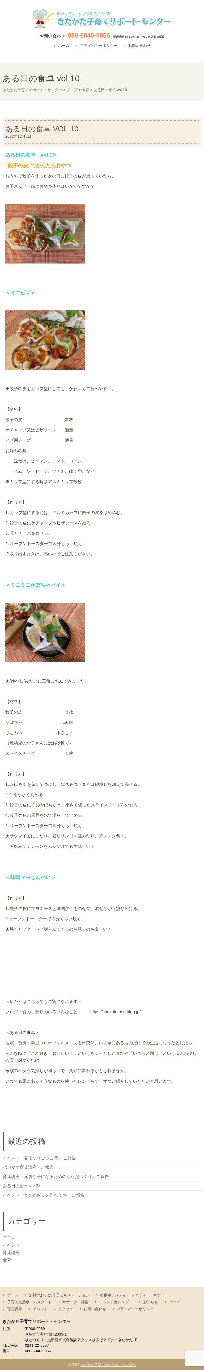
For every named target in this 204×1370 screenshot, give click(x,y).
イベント (11, 1245)
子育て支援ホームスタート (29, 1302)
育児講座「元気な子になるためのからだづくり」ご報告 (56, 1176)
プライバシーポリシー (98, 45)
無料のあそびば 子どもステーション (59, 1295)
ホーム (63, 45)
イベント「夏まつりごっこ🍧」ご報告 (39, 1158)
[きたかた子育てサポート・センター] (102, 18)
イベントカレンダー (116, 1302)
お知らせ (150, 1302)
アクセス (65, 1309)
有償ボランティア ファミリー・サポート (134, 1295)
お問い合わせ (139, 45)
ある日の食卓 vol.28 (22, 1186)
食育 (7, 1260)
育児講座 (11, 1252)
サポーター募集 (75, 1302)
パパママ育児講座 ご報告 (28, 1167)
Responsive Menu (195, 54)
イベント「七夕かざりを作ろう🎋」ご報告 (43, 1195)
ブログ (9, 1237)
